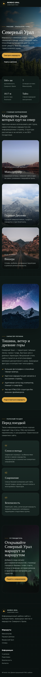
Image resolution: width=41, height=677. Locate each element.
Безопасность (7, 660)
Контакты (5, 663)
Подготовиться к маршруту (14, 400)
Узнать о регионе (10, 62)
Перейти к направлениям (16, 579)
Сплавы (4, 643)
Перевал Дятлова (8, 637)
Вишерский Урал (8, 640)
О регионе (5, 654)
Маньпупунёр (7, 634)
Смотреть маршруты (12, 55)
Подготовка (6, 657)
